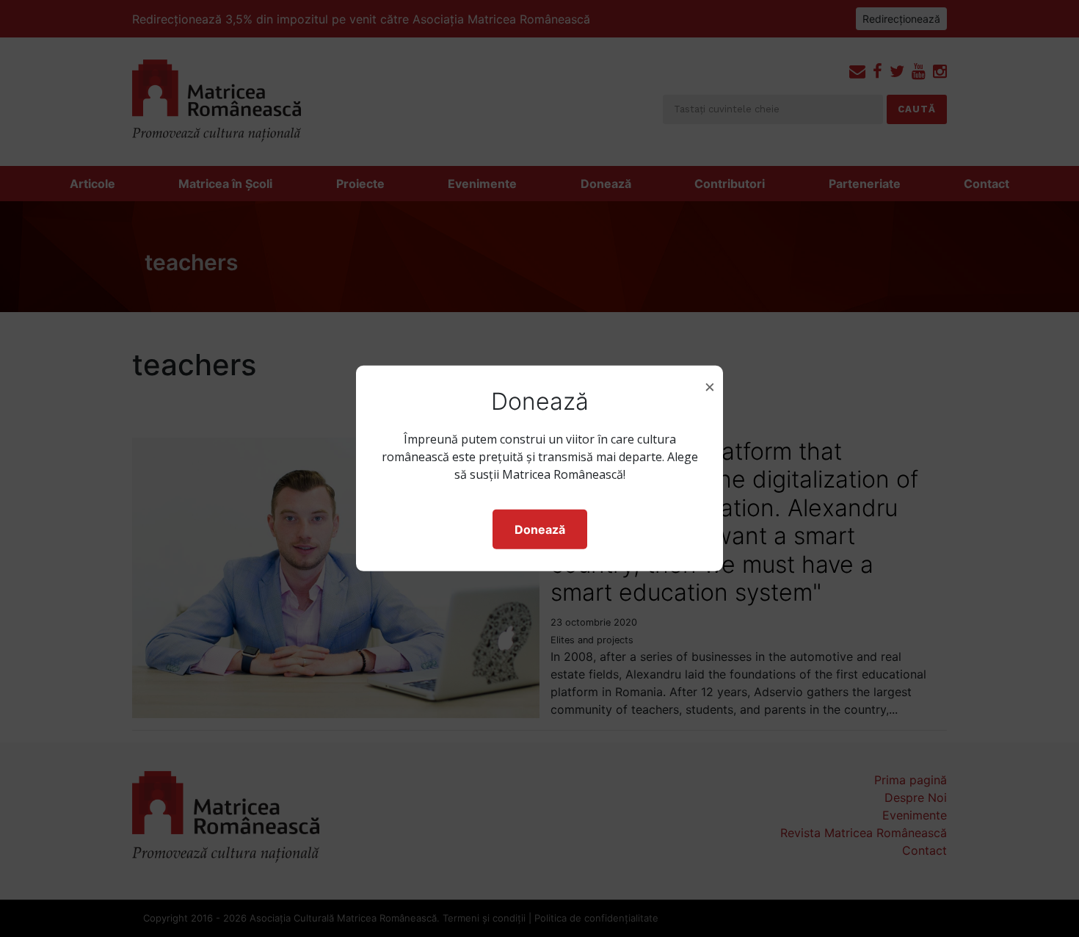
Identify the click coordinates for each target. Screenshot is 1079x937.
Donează (540, 529)
